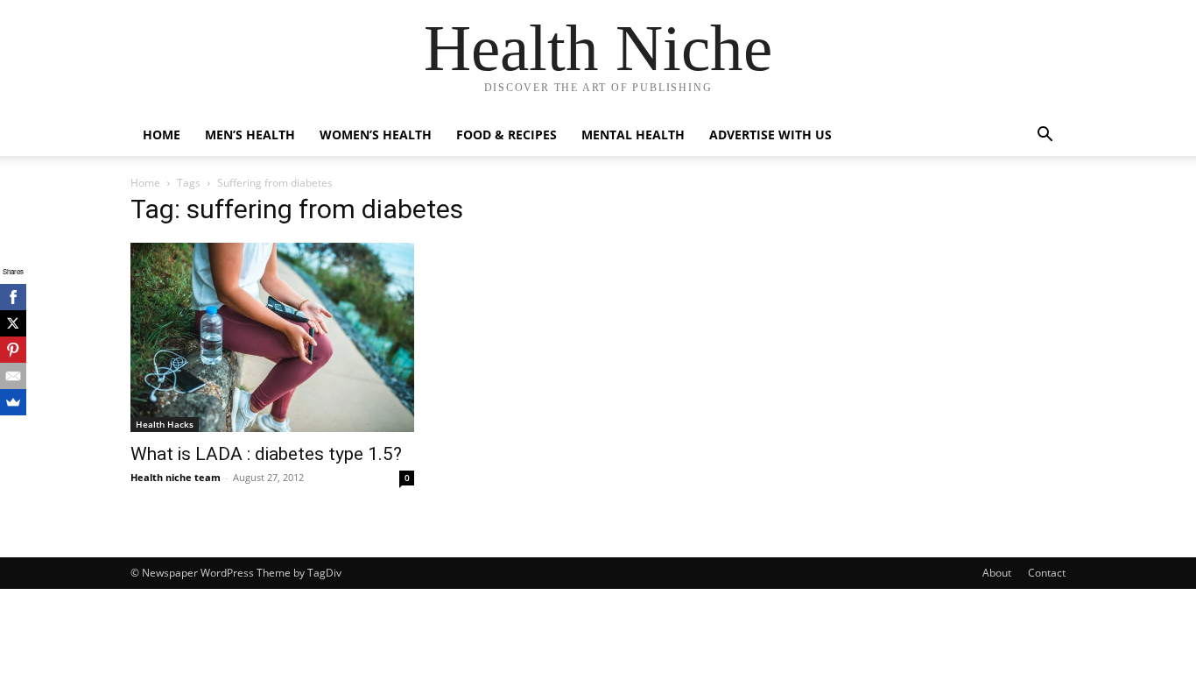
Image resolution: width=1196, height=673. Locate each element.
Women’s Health (376, 134)
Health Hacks (164, 424)
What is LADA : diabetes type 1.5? (266, 453)
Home (161, 134)
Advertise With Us (770, 134)
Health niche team (175, 477)
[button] (1045, 136)
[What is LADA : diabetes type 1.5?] (272, 337)
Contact (1047, 572)
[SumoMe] (13, 402)
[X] (13, 323)
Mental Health (633, 134)
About (996, 572)
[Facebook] (13, 297)
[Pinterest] (13, 349)
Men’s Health (250, 134)
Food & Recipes (506, 134)
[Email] (13, 376)
